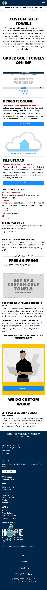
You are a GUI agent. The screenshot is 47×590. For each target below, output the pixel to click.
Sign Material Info (9, 515)
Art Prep (5, 510)
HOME (9, 434)
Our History (6, 489)
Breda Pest (6, 450)
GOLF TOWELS (25, 436)
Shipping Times (8, 495)
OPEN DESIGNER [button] (23, 124)
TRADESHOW (35, 434)
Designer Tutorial (9, 518)
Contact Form (8, 479)
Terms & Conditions (23, 574)
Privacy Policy (23, 568)
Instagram (6, 503)
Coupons (23, 561)
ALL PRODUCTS (20, 434)
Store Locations (8, 487)
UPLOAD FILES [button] (24, 183)
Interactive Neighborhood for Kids (13, 448)
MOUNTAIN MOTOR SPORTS (11, 445)
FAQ (23, 555)
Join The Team (8, 497)
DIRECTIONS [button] (10, 472)
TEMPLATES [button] (11, 231)
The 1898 (6, 453)
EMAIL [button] (24, 388)
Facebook (6, 500)
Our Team (6, 492)
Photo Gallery (7, 513)
